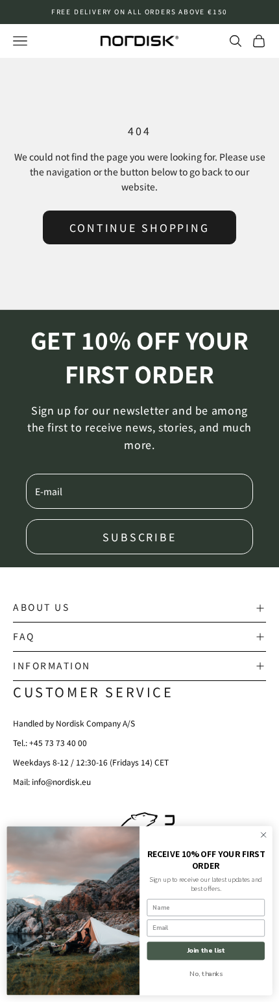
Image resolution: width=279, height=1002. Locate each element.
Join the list (206, 950)
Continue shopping (139, 227)
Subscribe (139, 537)
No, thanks (206, 973)
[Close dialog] (263, 835)
